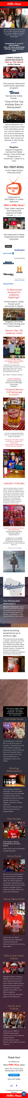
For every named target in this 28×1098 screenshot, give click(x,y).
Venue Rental (14, 856)
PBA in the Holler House (14, 957)
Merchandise (14, 819)
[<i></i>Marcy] (14, 918)
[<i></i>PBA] (14, 968)
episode (13, 142)
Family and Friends (14, 1007)
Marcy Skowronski (14, 899)
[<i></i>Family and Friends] (14, 1020)
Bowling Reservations (14, 769)
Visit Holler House (14, 719)
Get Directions (14, 1075)
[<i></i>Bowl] (14, 780)
